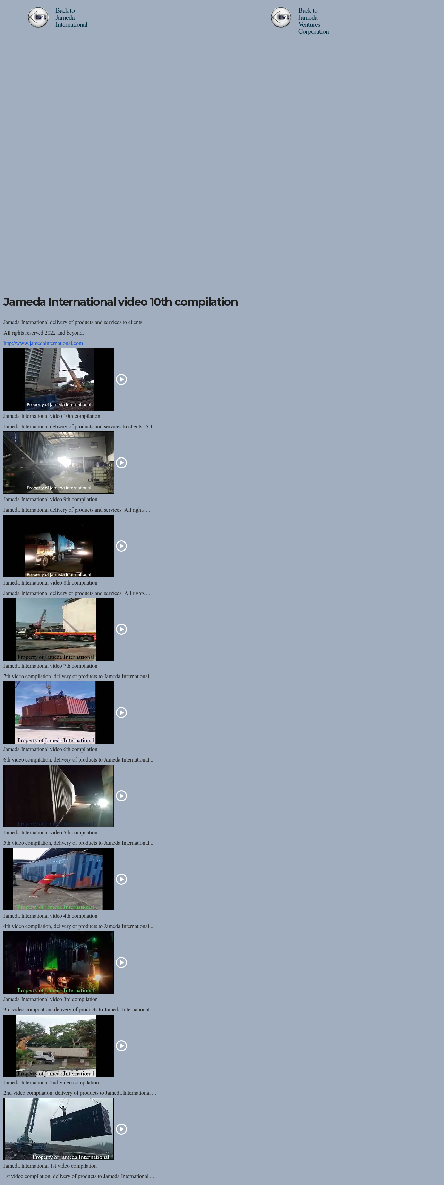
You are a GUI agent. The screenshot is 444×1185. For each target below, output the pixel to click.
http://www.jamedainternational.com (43, 342)
